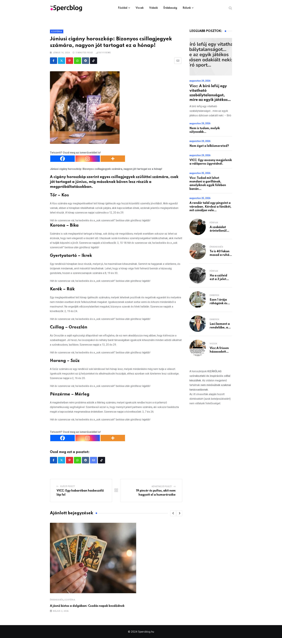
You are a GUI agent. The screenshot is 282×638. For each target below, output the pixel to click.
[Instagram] (87, 158)
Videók (153, 8)
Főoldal (122, 8)
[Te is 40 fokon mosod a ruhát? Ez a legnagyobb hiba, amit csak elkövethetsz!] (197, 251)
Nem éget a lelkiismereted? (209, 146)
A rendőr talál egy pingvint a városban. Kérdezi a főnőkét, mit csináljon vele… (210, 207)
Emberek (214, 295)
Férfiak (214, 222)
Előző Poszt (67, 486)
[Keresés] (230, 8)
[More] (113, 158)
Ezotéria (70, 600)
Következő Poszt (162, 486)
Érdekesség (170, 8)
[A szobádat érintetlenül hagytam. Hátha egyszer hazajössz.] (197, 227)
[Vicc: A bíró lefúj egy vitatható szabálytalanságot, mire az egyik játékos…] (210, 56)
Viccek (140, 8)
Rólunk (187, 8)
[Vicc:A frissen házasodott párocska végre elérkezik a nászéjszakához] (197, 348)
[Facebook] (62, 158)
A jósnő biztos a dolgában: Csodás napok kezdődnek (87, 605)
